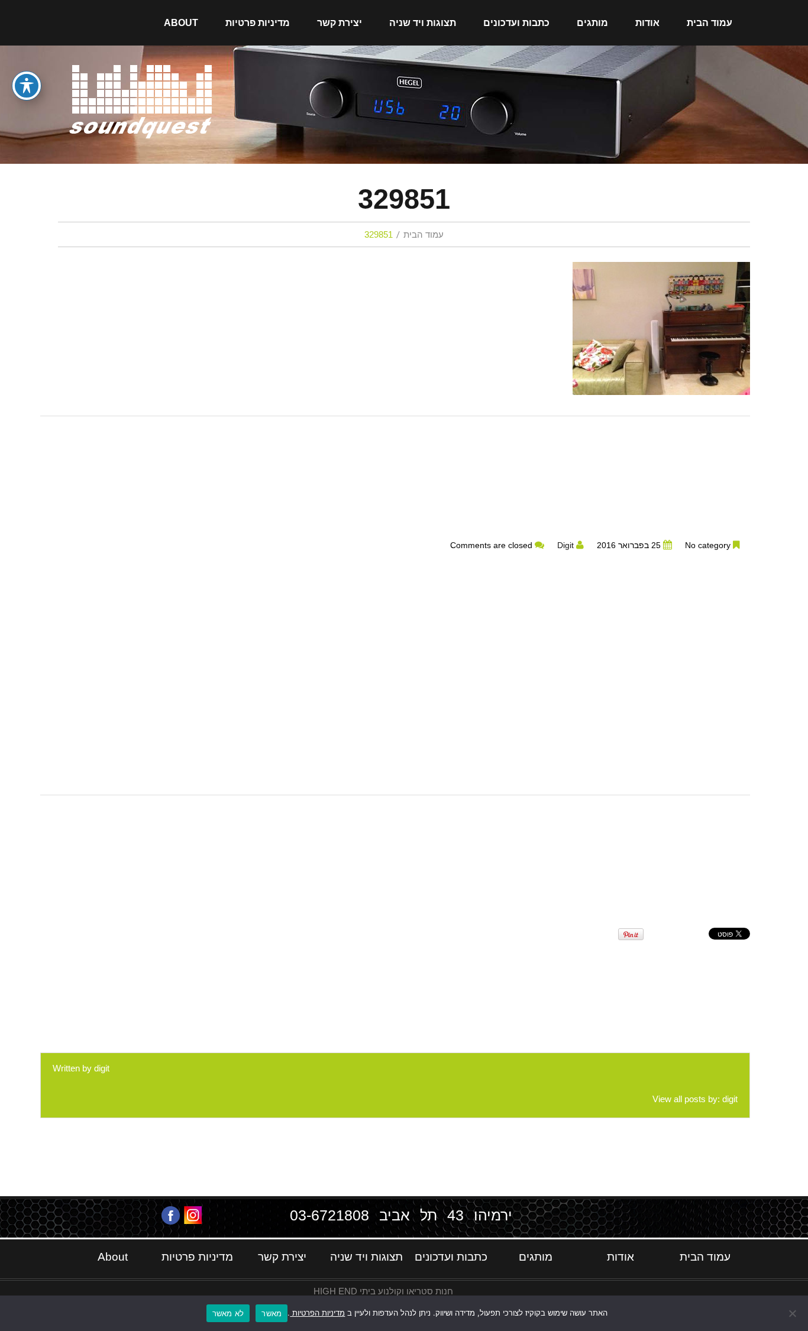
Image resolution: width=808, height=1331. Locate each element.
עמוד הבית (709, 23)
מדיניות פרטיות (257, 23)
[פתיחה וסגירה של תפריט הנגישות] (26, 86)
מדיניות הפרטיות (317, 1312)
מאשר (271, 1313)
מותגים (592, 23)
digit (565, 545)
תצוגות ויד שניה (422, 23)
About (181, 23)
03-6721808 (329, 1215)
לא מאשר (228, 1313)
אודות (647, 23)
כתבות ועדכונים (516, 23)
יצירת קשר (339, 23)
